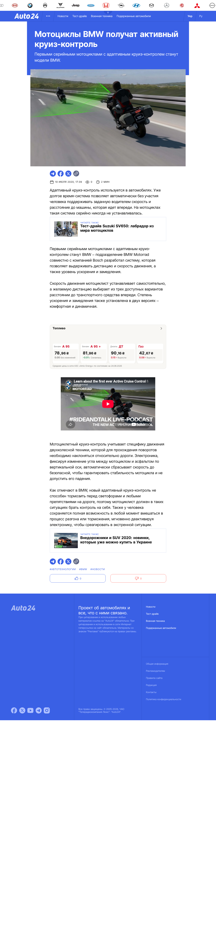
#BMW (83, 569)
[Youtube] (30, 710)
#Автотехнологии (63, 569)
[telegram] (53, 174)
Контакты (151, 692)
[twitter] (68, 174)
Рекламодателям (155, 671)
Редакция (151, 685)
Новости (63, 16)
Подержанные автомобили (134, 16)
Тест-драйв (79, 16)
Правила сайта (154, 678)
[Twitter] (22, 710)
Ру (200, 16)
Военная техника (101, 16)
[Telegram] (39, 710)
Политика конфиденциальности (163, 699)
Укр (190, 16)
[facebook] (61, 174)
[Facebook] (14, 710)
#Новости (97, 569)
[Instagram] (47, 710)
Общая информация (157, 663)
